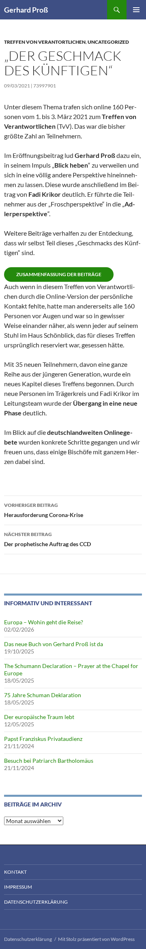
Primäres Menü (136, 9)
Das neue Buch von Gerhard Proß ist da (53, 643)
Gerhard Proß (26, 9)
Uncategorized (108, 42)
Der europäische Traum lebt (39, 716)
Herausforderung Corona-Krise (43, 510)
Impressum (18, 887)
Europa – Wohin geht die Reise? (43, 622)
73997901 (44, 86)
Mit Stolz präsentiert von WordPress (96, 939)
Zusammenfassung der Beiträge (58, 274)
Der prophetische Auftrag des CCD (47, 539)
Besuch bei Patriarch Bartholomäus (48, 760)
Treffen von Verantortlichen (45, 42)
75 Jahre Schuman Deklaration (42, 695)
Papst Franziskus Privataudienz (43, 738)
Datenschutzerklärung (36, 902)
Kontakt (15, 872)
